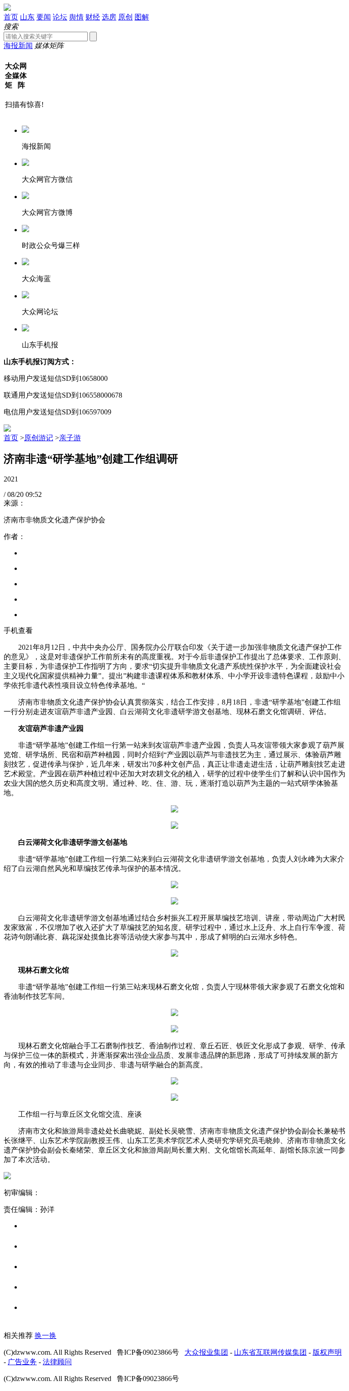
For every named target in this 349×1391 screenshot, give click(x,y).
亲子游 (70, 438)
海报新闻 (18, 45)
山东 (27, 17)
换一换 (45, 1335)
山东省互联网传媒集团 (270, 1352)
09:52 (33, 494)
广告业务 (22, 1362)
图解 (142, 17)
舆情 (76, 17)
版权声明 (327, 1352)
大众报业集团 (206, 1352)
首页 (11, 17)
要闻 (43, 17)
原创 (125, 17)
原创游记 (38, 438)
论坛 (60, 17)
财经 (92, 17)
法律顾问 (57, 1362)
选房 (109, 17)
